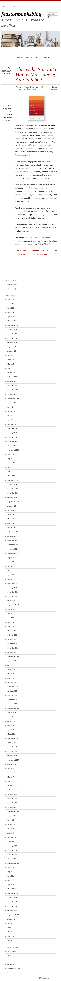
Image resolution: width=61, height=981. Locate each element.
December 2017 (12, 747)
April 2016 (10, 833)
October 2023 (12, 446)
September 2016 (13, 811)
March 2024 (11, 424)
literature (9, 111)
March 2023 (11, 476)
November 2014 (12, 906)
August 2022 (11, 506)
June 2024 (11, 411)
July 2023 (10, 459)
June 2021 (11, 566)
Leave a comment (54, 88)
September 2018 (13, 708)
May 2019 (10, 674)
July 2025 (10, 355)
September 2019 (13, 656)
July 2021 (10, 562)
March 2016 (11, 837)
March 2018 (11, 734)
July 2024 (10, 407)
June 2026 (11, 308)
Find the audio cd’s (40, 251)
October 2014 (12, 910)
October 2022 (12, 497)
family (5, 109)
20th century (11, 951)
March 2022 (11, 527)
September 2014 (13, 915)
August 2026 (11, 299)
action (9, 955)
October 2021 (12, 549)
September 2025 (13, 347)
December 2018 (12, 695)
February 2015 (12, 893)
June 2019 (11, 669)
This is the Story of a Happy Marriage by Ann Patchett (37, 74)
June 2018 (11, 721)
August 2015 (11, 867)
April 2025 (10, 368)
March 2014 (11, 940)
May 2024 (10, 416)
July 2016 (10, 820)
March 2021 (11, 579)
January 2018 (12, 743)
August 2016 (11, 816)
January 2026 (12, 329)
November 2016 (12, 803)
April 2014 (10, 936)
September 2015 (13, 863)
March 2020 (11, 631)
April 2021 (10, 575)
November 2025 (12, 338)
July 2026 (10, 304)
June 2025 (11, 360)
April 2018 (10, 730)
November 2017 (12, 751)
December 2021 (12, 540)
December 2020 (12, 592)
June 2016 (11, 824)
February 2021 (12, 583)
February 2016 (12, 842)
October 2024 (12, 394)
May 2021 (10, 570)
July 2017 (10, 768)
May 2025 (10, 364)
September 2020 (13, 605)
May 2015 (10, 880)
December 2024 (12, 385)
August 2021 (11, 558)
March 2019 (11, 682)
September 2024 (13, 398)
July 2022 (10, 510)
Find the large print (39, 254)
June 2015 (11, 876)
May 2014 (10, 932)
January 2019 (12, 691)
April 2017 (10, 781)
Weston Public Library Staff (35, 87)
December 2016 (12, 798)
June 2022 (11, 514)
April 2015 (10, 885)
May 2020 (10, 622)
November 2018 (12, 700)
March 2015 (11, 889)
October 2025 (12, 342)
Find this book (21, 251)
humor (10, 109)
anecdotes (11, 964)
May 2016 (10, 829)
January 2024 (12, 433)
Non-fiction (31, 89)
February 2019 (12, 687)
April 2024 (10, 420)
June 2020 (11, 618)
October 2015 (12, 859)
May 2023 (10, 467)
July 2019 (10, 665)
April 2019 (10, 678)
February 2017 (12, 790)
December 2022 (12, 489)
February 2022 (12, 532)
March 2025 (11, 373)
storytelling (6, 117)
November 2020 (12, 596)
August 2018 (11, 712)
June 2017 (11, 773)
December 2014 (12, 902)
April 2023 (10, 471)
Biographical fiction (13, 968)
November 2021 (12, 545)
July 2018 (10, 717)
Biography (21, 89)
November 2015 (12, 854)
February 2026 (12, 325)
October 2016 (12, 807)
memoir (9, 114)
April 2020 (10, 626)
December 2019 (12, 644)
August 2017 (11, 764)
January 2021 (12, 588)
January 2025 (12, 381)
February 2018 (12, 738)
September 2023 (13, 450)
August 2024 (11, 403)
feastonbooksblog (21, 14)
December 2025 (12, 334)
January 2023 (12, 484)
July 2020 (10, 613)
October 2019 (12, 652)
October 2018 (12, 704)
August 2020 (11, 609)
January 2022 (12, 536)
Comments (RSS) (13, 289)
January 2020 (12, 639)
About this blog (10, 6)
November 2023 (12, 441)
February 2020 (12, 635)
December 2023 (12, 437)
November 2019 (12, 648)
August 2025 (11, 351)
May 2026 (10, 312)
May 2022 (10, 519)
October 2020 (12, 601)
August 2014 (11, 919)
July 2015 (10, 872)
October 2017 (12, 755)
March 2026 (11, 321)
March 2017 (11, 786)
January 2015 (12, 897)
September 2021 (13, 553)
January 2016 (12, 846)
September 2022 (13, 502)
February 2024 (12, 428)
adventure (10, 960)
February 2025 (12, 377)
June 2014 (11, 928)
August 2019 (11, 661)
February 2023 (12, 480)
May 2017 (10, 777)
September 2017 (13, 760)
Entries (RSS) (12, 284)
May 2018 (10, 725)
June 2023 (11, 463)
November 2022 (12, 493)
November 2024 (12, 390)
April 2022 (10, 523)
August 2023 (11, 454)
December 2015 (12, 850)
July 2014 (10, 923)
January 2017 (12, 794)
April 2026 (10, 317)
